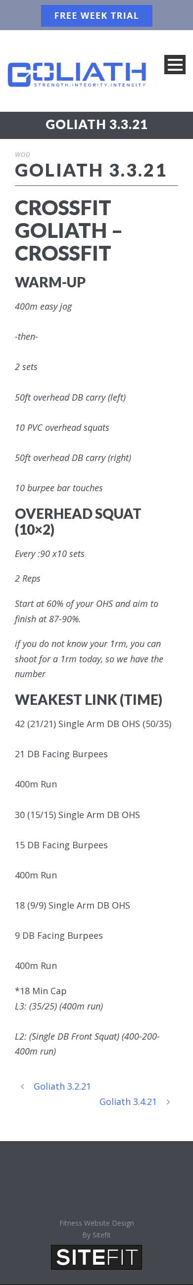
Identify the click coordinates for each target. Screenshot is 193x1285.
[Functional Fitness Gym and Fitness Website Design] (96, 1256)
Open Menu (175, 64)
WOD (23, 154)
